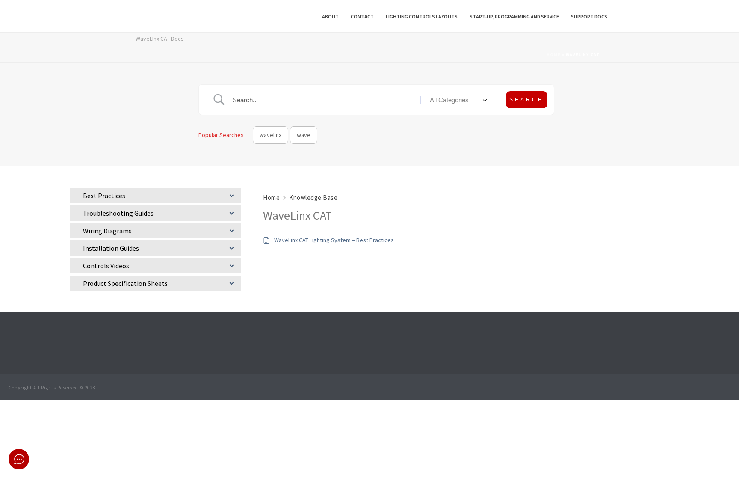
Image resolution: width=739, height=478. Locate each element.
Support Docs (589, 16)
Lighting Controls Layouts (422, 16)
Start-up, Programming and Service (514, 16)
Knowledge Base (313, 197)
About (330, 16)
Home (554, 54)
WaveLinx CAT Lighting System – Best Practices (334, 240)
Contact (362, 16)
